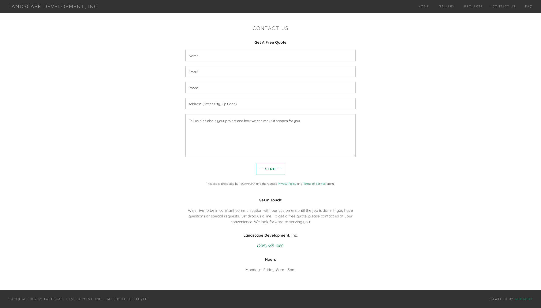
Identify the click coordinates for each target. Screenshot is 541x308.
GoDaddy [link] (524, 299)
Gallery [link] (447, 6)
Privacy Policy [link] (287, 184)
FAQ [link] (529, 6)
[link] (53, 6)
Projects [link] (473, 6)
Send (270, 169)
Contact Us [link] (504, 6)
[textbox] (270, 55)
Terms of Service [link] (314, 184)
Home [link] (423, 6)
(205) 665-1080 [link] (270, 245)
